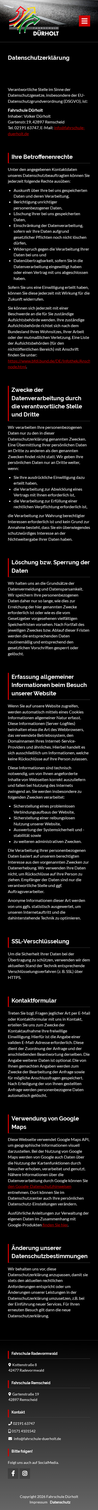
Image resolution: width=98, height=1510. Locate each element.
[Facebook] (13, 1473)
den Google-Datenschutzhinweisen (39, 1186)
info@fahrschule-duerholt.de (37, 1438)
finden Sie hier (55, 1224)
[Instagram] (25, 1473)
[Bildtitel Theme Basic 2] (34, 35)
